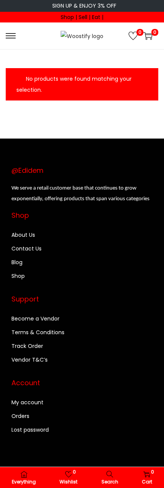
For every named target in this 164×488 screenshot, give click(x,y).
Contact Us (26, 248)
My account (27, 402)
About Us (23, 235)
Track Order (27, 346)
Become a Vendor (35, 318)
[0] (133, 35)
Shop (18, 276)
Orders (20, 416)
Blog (17, 262)
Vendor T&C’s (29, 360)
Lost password (30, 430)
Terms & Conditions (37, 332)
